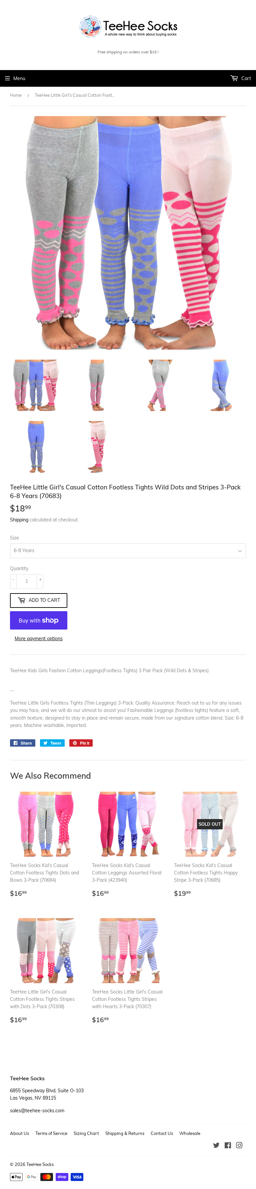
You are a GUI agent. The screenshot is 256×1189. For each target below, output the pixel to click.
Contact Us (162, 1133)
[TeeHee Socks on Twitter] (216, 1146)
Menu (19, 78)
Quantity (19, 568)
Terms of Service (51, 1133)
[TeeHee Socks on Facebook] (227, 1146)
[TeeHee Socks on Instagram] (239, 1146)
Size (14, 538)
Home (16, 95)
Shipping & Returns (124, 1133)
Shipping (19, 520)
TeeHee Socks (40, 1164)
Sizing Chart (86, 1133)
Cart (245, 78)
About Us (19, 1133)
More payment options (39, 639)
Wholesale (189, 1133)
